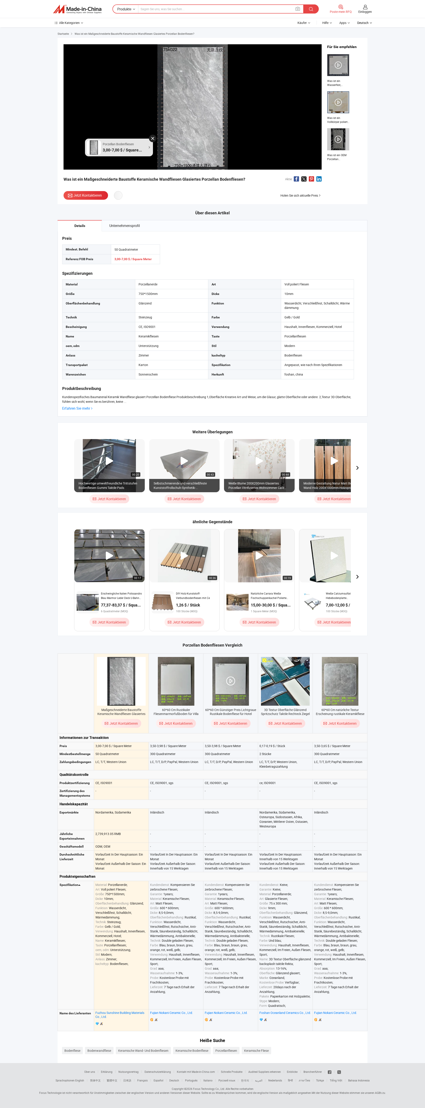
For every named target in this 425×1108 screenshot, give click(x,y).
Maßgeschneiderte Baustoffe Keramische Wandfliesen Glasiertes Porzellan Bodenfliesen (121, 714)
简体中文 (95, 1080)
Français (142, 1080)
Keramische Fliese (256, 1050)
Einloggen (365, 12)
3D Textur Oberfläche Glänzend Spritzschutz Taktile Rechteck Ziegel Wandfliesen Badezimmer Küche (285, 714)
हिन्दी (290, 1080)
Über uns (89, 1071)
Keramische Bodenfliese (192, 1050)
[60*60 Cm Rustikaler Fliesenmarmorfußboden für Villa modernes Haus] (176, 681)
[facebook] (329, 1071)
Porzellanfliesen (226, 1050)
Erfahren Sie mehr (76, 408)
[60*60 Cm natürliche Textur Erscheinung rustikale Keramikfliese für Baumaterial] (340, 681)
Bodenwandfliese (99, 1050)
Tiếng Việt (336, 1080)
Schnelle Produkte (231, 1071)
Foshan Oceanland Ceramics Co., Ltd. (285, 1013)
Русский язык (226, 1080)
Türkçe (320, 1080)
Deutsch (174, 1080)
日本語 (127, 1080)
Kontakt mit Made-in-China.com (196, 1071)
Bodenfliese (72, 1050)
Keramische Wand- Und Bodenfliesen (143, 1050)
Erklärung (106, 1071)
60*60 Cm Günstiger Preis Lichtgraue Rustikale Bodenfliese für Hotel (230, 712)
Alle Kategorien (69, 23)
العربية (258, 1080)
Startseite (63, 33)
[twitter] (339, 1071)
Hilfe (325, 23)
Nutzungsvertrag (128, 1071)
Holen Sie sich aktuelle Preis (299, 195)
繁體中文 (112, 1080)
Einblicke (292, 1071)
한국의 (245, 1080)
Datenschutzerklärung (158, 1071)
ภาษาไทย (304, 1080)
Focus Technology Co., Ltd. (209, 1089)
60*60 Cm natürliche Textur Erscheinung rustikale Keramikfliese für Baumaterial (340, 714)
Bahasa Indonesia (359, 1080)
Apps (342, 23)
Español (158, 1080)
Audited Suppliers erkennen (264, 1071)
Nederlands (275, 1080)
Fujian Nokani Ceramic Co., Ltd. (171, 1013)
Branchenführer (312, 1071)
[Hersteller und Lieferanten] (77, 9)
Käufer (302, 23)
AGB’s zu (380, 1092)
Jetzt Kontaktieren (87, 195)
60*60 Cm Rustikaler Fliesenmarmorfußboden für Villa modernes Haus (176, 714)
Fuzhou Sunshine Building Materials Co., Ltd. (119, 1015)
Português (191, 1080)
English (79, 1080)
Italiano (207, 1080)
